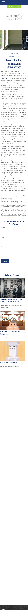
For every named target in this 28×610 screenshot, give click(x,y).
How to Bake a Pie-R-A (8, 362)
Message (3, 247)
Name (3, 227)
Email (2, 237)
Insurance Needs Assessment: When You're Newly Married (11, 300)
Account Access (15, 6)
